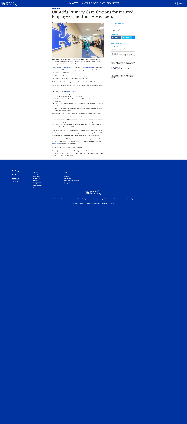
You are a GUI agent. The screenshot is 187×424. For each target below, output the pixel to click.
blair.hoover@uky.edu (118, 29)
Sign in (132, 199)
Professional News (37, 185)
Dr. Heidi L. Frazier (70, 91)
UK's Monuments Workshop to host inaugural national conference (122, 48)
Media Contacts (68, 184)
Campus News (56, 8)
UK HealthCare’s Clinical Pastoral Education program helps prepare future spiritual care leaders (122, 76)
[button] (181, 3)
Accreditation (105, 203)
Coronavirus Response (70, 175)
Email (128, 199)
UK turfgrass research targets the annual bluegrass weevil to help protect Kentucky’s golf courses (123, 55)
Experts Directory (68, 182)
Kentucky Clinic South (88, 67)
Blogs (34, 187)
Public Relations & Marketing (71, 180)
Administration (67, 178)
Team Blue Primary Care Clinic (65, 67)
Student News (36, 176)
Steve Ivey (56, 22)
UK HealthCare (36, 178)
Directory (112, 203)
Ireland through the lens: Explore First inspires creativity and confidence (123, 69)
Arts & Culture (36, 184)
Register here (78, 141)
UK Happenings (37, 182)
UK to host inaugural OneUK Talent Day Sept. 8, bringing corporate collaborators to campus (123, 63)
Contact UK (67, 176)
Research (35, 180)
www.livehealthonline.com (75, 122)
